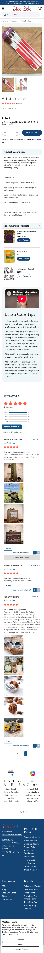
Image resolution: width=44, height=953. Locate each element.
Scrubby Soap (30, 905)
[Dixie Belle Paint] (21, 8)
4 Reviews (18, 103)
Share (8, 548)
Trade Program (30, 870)
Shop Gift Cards (9, 892)
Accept (21, 940)
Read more (13, 934)
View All (27, 908)
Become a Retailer (32, 837)
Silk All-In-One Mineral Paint (30, 897)
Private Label (30, 860)
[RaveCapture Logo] (11, 396)
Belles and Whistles (32, 886)
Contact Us (7, 899)
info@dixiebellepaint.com (12, 834)
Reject (20, 944)
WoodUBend (29, 892)
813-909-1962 (7, 831)
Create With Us (31, 866)
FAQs (4, 886)
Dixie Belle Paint (31, 889)
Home (4, 21)
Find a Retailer (30, 840)
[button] (39, 8)
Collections (13, 21)
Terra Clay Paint (31, 902)
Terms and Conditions (29, 851)
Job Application (31, 863)
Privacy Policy (30, 847)
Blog (4, 889)
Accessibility (30, 856)
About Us (6, 896)
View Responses (22, 557)
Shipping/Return (31, 844)
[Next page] (25, 753)
